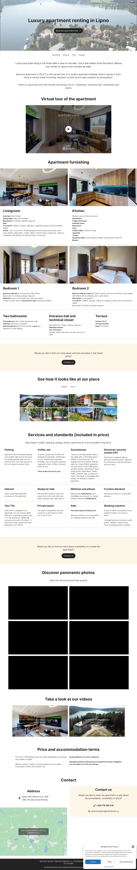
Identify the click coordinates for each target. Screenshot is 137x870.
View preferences (126, 862)
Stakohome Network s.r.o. (63, 861)
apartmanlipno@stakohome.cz (105, 811)
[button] (133, 847)
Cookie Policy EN (109, 866)
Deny (110, 862)
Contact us (68, 362)
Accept (93, 862)
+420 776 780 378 (105, 805)
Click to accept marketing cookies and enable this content (40, 721)
